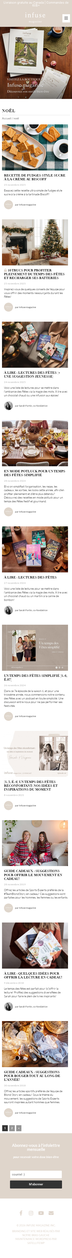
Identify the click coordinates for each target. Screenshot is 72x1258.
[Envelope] (51, 1213)
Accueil (6, 118)
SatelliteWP (36, 1243)
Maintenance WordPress (33, 1239)
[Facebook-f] (21, 1213)
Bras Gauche (41, 1235)
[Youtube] (41, 1213)
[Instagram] (31, 1213)
